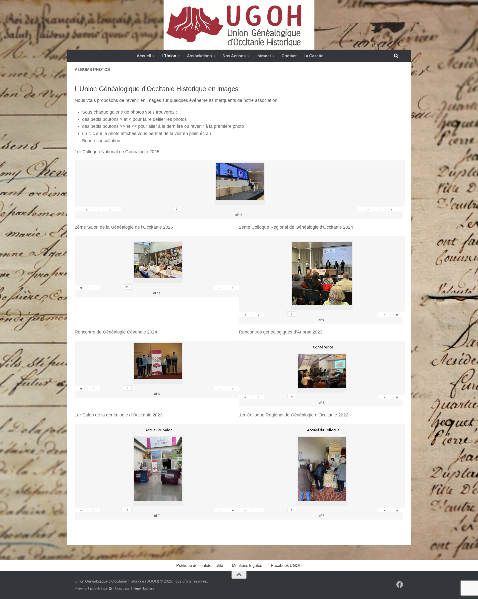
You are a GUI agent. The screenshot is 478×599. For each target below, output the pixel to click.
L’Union (169, 56)
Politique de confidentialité (199, 565)
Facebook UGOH (286, 565)
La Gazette (313, 56)
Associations (199, 56)
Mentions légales (247, 565)
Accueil (144, 56)
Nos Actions (234, 56)
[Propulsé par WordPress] (110, 588)
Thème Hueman (142, 588)
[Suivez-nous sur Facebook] (399, 584)
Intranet (263, 56)
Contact (289, 56)
